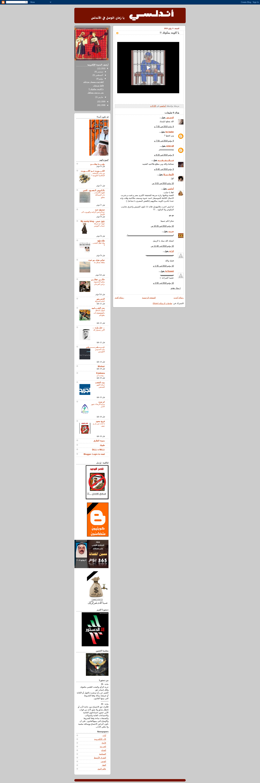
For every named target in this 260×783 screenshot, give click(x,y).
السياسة (102, 754)
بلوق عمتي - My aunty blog (93, 221)
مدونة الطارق (99, 441)
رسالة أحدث (179, 298)
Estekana (100, 373)
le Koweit (169, 271)
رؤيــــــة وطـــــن (97, 164)
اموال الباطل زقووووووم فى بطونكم (99, 312)
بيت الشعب (100, 383)
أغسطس (99, 75)
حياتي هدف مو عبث (96, 260)
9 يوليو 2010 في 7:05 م (164, 127)
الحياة (103, 750)
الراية (171, 251)
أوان (104, 735)
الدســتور (170, 118)
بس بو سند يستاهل (96, 93)
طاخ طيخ (101, 241)
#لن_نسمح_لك (99, 330)
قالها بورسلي (98, 86)
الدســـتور (100, 299)
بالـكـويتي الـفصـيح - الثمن (94, 190)
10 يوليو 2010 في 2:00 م (163, 283)
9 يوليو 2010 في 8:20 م (164, 155)
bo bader (170, 132)
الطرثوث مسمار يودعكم (93, 82)
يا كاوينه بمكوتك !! (96, 89)
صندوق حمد (100, 210)
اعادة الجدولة (100, 301)
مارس (100, 97)
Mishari (101, 366)
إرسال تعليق (175, 288)
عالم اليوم (102, 769)
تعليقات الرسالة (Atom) (162, 303)
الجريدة (103, 747)
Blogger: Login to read (94, 454)
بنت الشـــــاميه (98, 308)
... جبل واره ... (99, 328)
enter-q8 (170, 146)
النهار (104, 765)
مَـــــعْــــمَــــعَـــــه (166, 160)
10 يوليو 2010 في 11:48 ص (162, 246)
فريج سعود (100, 421)
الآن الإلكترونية (100, 739)
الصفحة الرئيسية (149, 298)
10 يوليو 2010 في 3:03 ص (163, 183)
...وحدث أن (101, 375)
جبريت (171, 231)
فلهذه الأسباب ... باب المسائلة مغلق (98, 195)
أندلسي (170, 189)
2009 (103, 102)
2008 (103, 105)
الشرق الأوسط (100, 758)
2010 (103, 69)
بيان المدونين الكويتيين (100, 350)
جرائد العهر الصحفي (100, 386)
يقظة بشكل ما (99, 262)
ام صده (102, 402)
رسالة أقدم (119, 298)
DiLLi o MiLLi (98, 450)
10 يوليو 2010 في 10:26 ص (162, 226)
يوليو (101, 79)
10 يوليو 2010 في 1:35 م (163, 266)
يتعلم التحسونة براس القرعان (99, 283)
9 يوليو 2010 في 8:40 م (164, 169)
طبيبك (102, 445)
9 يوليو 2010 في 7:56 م (164, 141)
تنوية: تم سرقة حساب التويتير (99, 225)
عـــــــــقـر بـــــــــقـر (95, 347)
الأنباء (104, 743)
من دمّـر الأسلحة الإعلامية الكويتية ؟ (98, 174)
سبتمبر (100, 72)
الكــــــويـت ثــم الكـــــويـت (93, 171)
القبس (103, 761)
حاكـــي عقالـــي (98, 279)
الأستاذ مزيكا (168, 175)
